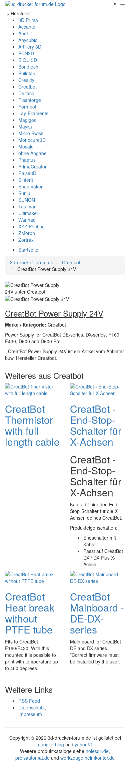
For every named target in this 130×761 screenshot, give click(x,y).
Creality (26, 80)
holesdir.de (97, 751)
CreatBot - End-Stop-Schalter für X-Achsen (95, 425)
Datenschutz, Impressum (32, 710)
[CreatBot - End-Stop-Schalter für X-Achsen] (96, 389)
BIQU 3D (27, 60)
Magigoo (27, 120)
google (45, 744)
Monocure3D (32, 139)
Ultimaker (28, 213)
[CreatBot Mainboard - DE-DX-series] (96, 577)
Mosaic (25, 146)
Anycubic (27, 40)
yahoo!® (83, 744)
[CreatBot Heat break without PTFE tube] (31, 577)
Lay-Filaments (33, 113)
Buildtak (26, 73)
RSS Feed (29, 700)
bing (59, 744)
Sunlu (24, 193)
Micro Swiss (30, 133)
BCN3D (26, 53)
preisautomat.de (32, 757)
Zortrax (26, 239)
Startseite (28, 249)
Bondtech (28, 66)
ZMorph (26, 233)
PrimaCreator (32, 166)
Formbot (27, 106)
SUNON (26, 199)
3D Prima (28, 20)
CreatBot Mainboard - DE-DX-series (97, 612)
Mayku (25, 126)
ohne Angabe (32, 153)
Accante (26, 26)
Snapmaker (30, 186)
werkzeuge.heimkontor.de (87, 757)
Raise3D (27, 173)
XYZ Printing (31, 226)
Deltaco (26, 93)
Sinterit (25, 179)
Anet (23, 33)
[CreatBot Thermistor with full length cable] (31, 389)
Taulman (27, 206)
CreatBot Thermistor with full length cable (32, 425)
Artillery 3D (29, 46)
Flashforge (29, 100)
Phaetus (27, 159)
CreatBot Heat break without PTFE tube (29, 612)
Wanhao (27, 219)
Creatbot (27, 86)
